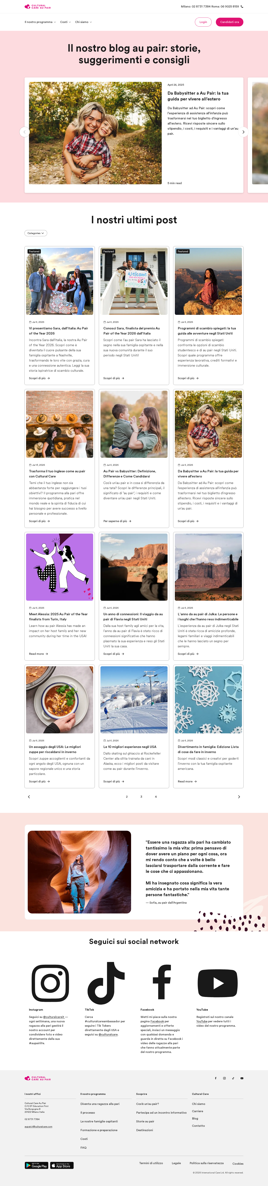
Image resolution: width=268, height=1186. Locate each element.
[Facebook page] (215, 1078)
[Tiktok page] (233, 1078)
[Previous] (25, 132)
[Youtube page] (241, 1078)
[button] (203, 22)
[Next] (243, 132)
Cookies (237, 1163)
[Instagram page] (224, 1078)
